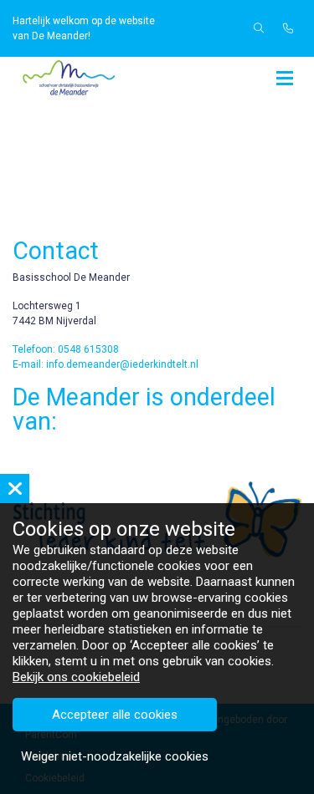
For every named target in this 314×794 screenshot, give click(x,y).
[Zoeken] (259, 28)
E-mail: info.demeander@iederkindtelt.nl (105, 364)
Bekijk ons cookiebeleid (76, 677)
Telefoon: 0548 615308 (66, 349)
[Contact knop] (288, 28)
